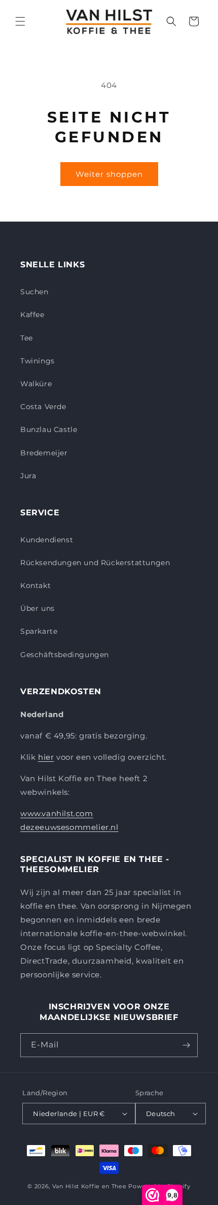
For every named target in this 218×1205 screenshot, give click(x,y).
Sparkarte (38, 631)
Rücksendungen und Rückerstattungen (95, 562)
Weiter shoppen (109, 174)
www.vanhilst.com (56, 813)
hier (46, 757)
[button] (20, 21)
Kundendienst (46, 539)
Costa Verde (43, 406)
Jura (28, 475)
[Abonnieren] (186, 1045)
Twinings (37, 360)
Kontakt (35, 585)
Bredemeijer (44, 452)
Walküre (36, 383)
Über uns (37, 608)
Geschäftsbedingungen (64, 654)
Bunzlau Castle (48, 429)
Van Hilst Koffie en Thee (89, 1186)
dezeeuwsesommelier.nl (69, 827)
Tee (26, 338)
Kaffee (32, 314)
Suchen (34, 291)
